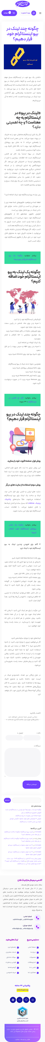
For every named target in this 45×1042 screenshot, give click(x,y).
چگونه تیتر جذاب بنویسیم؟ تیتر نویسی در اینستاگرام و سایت (23, 810)
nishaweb (38, 832)
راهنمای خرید (12, 947)
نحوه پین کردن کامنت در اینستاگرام (30, 822)
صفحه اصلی (32, 947)
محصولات (33, 957)
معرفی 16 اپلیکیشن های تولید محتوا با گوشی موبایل (25, 819)
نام (39, 733)
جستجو (7, 800)
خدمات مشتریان (11, 952)
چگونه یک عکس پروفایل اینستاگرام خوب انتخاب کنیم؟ (22, 529)
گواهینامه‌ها (12, 967)
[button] (40, 13)
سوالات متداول (11, 957)
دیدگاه (37, 746)
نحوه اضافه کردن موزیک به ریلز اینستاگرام (28, 816)
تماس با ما (32, 967)
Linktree (31, 503)
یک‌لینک (8, 499)
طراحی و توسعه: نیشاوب (22, 1040)
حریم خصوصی (11, 972)
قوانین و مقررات (11, 962)
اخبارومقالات (32, 962)
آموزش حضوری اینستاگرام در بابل (31, 813)
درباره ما (33, 952)
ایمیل (20, 733)
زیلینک (38, 503)
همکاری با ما (32, 972)
